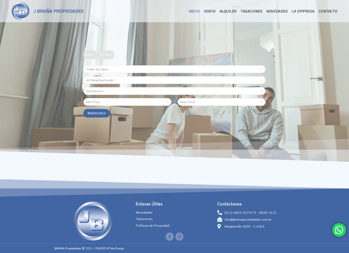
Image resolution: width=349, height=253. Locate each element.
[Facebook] (170, 237)
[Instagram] (179, 237)
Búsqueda (98, 113)
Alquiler (106, 54)
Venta (90, 54)
